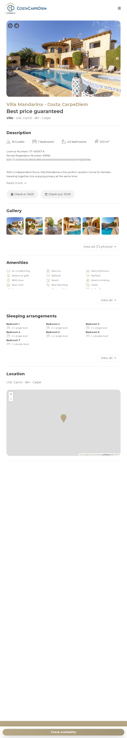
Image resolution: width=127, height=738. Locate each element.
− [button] (11, 399)
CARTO (116, 454)
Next (120, 59)
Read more (14, 183)
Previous (12, 59)
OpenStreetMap (94, 454)
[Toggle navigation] (119, 8)
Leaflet (82, 454)
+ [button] (11, 394)
